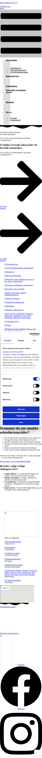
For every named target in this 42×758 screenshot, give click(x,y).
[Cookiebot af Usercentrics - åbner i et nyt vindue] (29, 334)
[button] (21, 32)
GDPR (24, 626)
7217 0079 (30, 614)
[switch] (36, 385)
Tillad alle (21, 409)
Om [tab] (34, 340)
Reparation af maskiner (16, 90)
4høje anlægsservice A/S (8, 3)
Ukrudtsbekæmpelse (19, 72)
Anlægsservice (12, 76)
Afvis (21, 422)
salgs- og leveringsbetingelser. (29, 630)
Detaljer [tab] (21, 340)
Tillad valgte (21, 416)
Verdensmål (15, 120)
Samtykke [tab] (7, 340)
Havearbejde (11, 60)
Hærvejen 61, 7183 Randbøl (26, 611)
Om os (9, 112)
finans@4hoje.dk (28, 618)
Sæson (9, 92)
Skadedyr (10, 102)
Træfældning (11, 86)
